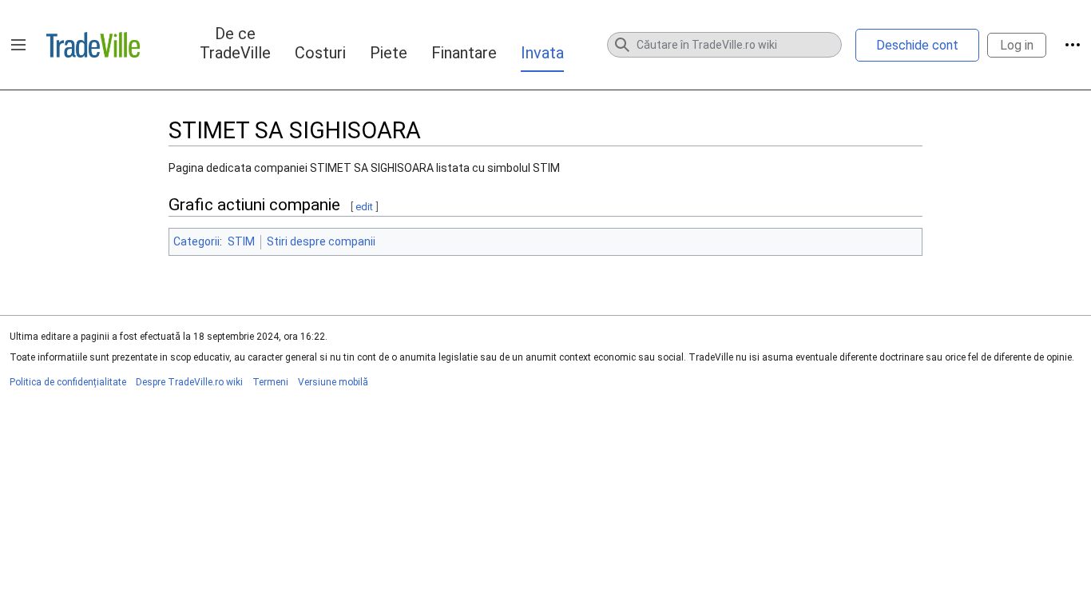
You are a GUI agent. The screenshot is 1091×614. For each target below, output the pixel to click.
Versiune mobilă (333, 382)
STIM (241, 241)
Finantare (464, 52)
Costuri (320, 52)
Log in (1016, 45)
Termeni (270, 382)
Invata (542, 52)
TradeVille (93, 45)
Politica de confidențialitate (68, 382)
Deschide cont (917, 45)
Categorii (196, 241)
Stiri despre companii (321, 241)
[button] (18, 44)
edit (364, 207)
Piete (388, 52)
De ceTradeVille (235, 43)
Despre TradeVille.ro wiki (189, 382)
